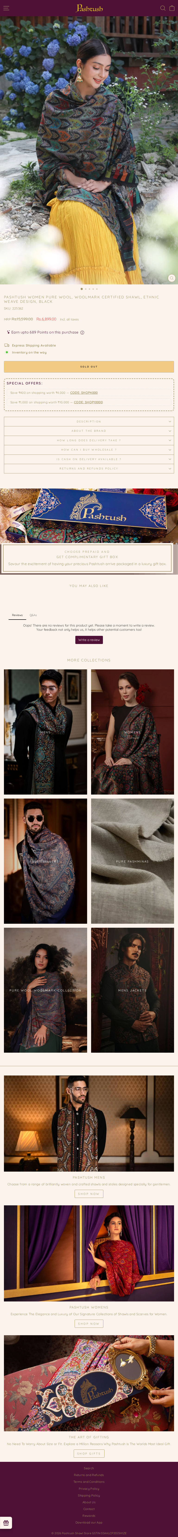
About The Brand (89, 430)
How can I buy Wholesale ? (89, 449)
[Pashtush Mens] (89, 1123)
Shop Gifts (89, 1453)
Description (89, 421)
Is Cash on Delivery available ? (89, 459)
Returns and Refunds (89, 1475)
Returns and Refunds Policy (89, 468)
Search (89, 1468)
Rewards (89, 1515)
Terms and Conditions (89, 1481)
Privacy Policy (89, 1488)
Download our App (89, 1522)
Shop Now (89, 1194)
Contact (89, 1509)
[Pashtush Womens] (89, 1253)
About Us (89, 1502)
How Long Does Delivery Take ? (89, 440)
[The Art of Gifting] (89, 1383)
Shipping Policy (89, 1495)
